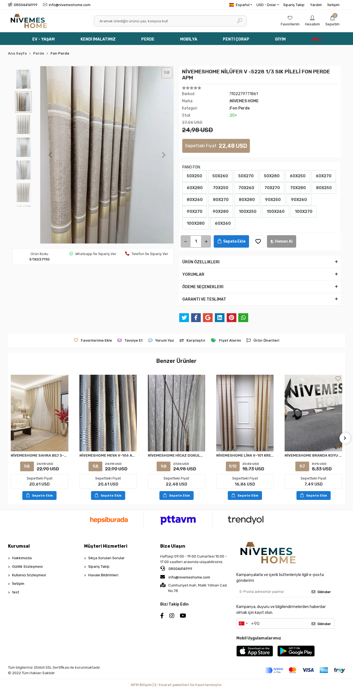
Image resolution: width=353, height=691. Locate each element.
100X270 (303, 211)
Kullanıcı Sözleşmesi (29, 575)
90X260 (299, 199)
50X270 (246, 176)
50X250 (194, 176)
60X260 (223, 223)
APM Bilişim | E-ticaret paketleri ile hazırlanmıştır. (177, 685)
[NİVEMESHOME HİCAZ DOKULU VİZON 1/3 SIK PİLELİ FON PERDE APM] (176, 413)
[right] (345, 438)
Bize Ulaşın (172, 546)
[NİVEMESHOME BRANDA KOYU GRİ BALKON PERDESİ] (313, 413)
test (15, 592)
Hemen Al (284, 241)
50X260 (220, 176)
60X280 (195, 188)
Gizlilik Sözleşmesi (27, 566)
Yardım (316, 5)
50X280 (272, 176)
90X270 (194, 211)
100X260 (276, 211)
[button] (332, 21)
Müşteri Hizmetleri (105, 546)
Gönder (324, 592)
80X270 (221, 199)
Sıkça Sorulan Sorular (106, 558)
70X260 (246, 188)
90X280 (221, 211)
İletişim (333, 5)
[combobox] (243, 623)
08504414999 (180, 569)
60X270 (323, 176)
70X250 (220, 188)
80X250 (324, 188)
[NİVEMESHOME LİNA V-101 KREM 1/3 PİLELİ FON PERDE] (245, 413)
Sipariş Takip (293, 5)
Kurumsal (19, 546)
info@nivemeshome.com (189, 577)
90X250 (273, 199)
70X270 (272, 188)
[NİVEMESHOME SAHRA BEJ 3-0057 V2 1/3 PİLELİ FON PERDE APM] (39, 413)
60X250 (298, 176)
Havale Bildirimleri (103, 575)
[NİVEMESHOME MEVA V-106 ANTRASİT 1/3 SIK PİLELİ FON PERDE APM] (108, 413)
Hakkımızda (22, 558)
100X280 (196, 223)
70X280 (298, 188)
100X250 (247, 211)
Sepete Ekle (234, 241)
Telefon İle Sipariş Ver (150, 254)
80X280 (247, 199)
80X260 (195, 199)
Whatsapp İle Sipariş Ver (95, 254)
